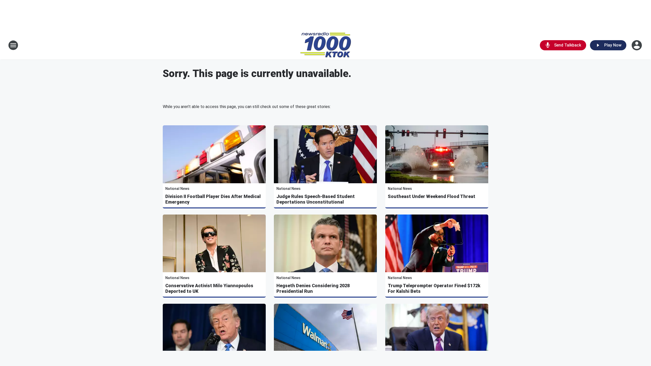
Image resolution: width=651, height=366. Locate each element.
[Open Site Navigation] (13, 45)
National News (177, 189)
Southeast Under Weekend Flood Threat (431, 196)
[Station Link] (325, 45)
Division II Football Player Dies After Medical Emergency (213, 199)
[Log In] (637, 45)
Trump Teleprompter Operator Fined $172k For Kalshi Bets (434, 288)
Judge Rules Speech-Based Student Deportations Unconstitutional (315, 199)
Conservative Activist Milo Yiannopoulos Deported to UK (209, 288)
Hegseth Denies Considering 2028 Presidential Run (313, 288)
